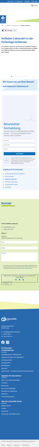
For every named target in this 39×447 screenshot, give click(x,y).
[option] (19, 66)
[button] (9, 30)
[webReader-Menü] (2, 30)
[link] (3, 342)
